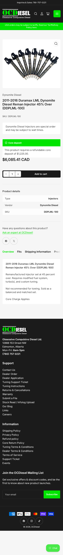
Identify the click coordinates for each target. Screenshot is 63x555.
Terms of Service (12, 455)
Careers (7, 414)
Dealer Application (13, 378)
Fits (19, 251)
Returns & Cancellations (16, 390)
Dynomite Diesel (11, 94)
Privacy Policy (10, 434)
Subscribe (52, 494)
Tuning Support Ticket (15, 382)
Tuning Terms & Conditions (18, 446)
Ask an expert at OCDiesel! (17, 232)
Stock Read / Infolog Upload (18, 402)
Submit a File (9, 398)
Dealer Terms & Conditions (17, 450)
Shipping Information (38, 251)
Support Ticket (11, 459)
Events (6, 463)
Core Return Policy (13, 442)
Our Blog (7, 406)
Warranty (7, 394)
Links (5, 410)
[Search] (35, 13)
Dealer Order (9, 373)
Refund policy (10, 438)
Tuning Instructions (13, 386)
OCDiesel (35, 527)
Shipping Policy (11, 430)
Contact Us (8, 369)
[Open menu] (57, 13)
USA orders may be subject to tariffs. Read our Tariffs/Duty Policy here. (31, 26)
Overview (8, 251)
